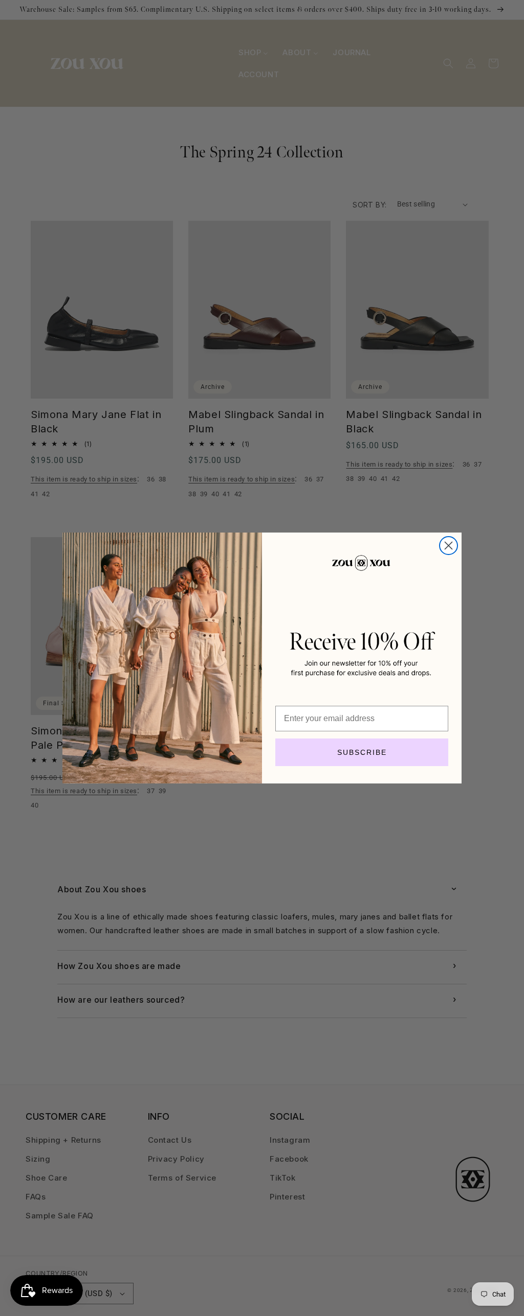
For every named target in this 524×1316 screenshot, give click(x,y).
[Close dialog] (448, 546)
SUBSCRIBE (362, 752)
